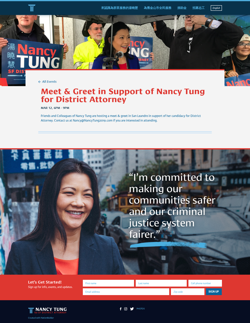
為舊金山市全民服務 (157, 8)
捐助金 (182, 8)
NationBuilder (47, 317)
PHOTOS (141, 308)
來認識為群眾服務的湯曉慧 (119, 8)
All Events (49, 81)
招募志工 (199, 8)
